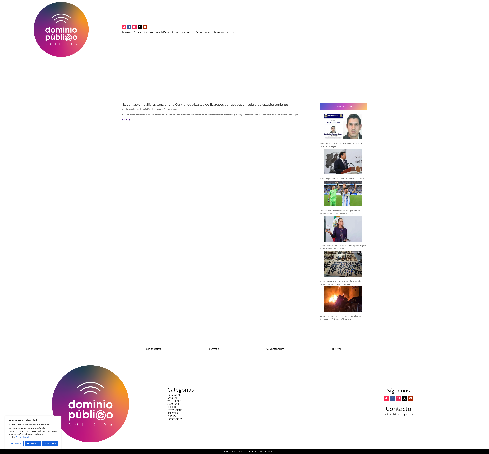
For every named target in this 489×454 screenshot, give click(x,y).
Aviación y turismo (204, 32)
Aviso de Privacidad (275, 349)
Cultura (171, 416)
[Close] (58, 418)
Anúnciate (336, 349)
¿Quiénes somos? (153, 349)
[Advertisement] (244, 76)
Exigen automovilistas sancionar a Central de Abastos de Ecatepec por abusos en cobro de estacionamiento (205, 104)
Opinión (175, 32)
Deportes (172, 413)
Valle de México (162, 32)
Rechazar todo (33, 443)
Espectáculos (174, 419)
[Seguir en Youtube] (145, 27)
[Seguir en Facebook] (129, 27)
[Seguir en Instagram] (134, 27)
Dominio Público (133, 109)
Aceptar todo (50, 443)
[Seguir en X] (140, 27)
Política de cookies (23, 437)
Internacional (187, 32)
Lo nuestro (126, 32)
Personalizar (16, 443)
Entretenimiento (221, 32)
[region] (33, 432)
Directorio (214, 349)
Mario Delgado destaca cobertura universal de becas (342, 178)
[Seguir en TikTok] (124, 27)
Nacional (138, 32)
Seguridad (148, 32)
